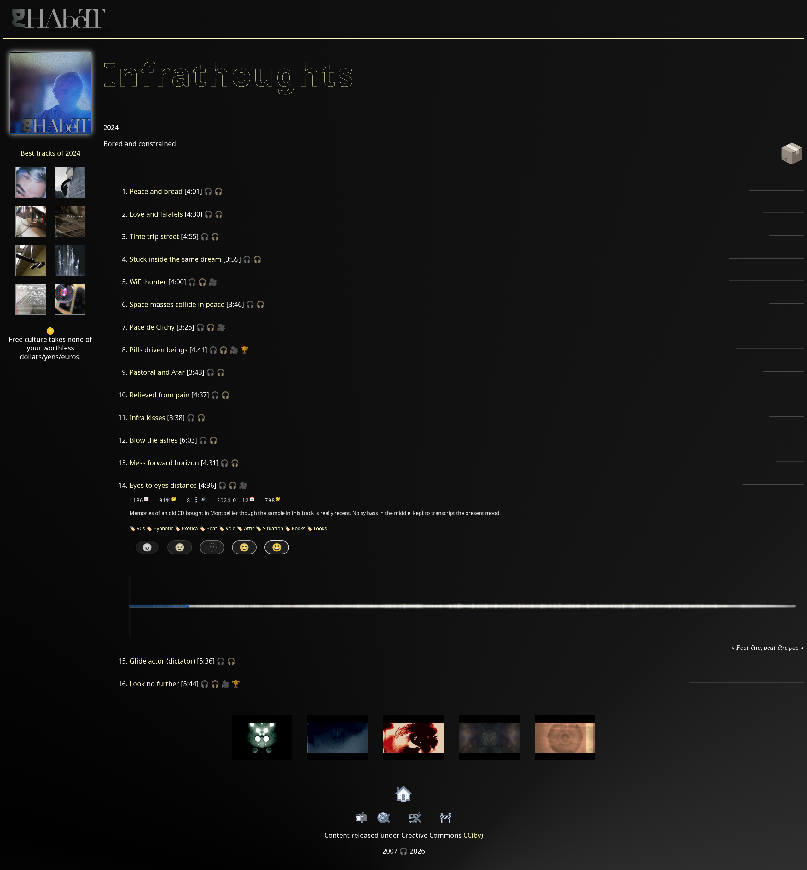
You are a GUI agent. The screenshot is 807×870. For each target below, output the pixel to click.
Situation (273, 528)
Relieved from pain (159, 394)
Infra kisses (147, 417)
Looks (320, 528)
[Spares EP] (30, 198)
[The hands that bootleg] (30, 237)
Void (230, 528)
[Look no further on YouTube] (565, 764)
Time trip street (154, 236)
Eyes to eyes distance (163, 485)
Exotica (190, 528)
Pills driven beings (159, 349)
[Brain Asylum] (30, 315)
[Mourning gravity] (70, 198)
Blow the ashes (153, 439)
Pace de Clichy (152, 326)
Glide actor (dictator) (162, 660)
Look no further (154, 683)
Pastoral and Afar (157, 372)
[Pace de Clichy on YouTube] (338, 764)
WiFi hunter (148, 281)
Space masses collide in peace (177, 304)
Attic (249, 528)
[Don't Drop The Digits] (70, 315)
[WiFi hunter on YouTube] (262, 764)
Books (298, 528)
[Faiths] (70, 276)
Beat (211, 528)
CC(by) (473, 835)
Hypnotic (163, 528)
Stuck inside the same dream (175, 259)
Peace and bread (156, 191)
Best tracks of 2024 (50, 153)
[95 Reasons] (70, 237)
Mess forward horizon (164, 462)
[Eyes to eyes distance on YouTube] (489, 764)
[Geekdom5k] (30, 276)
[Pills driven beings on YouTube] (414, 764)
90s (141, 528)
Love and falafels (156, 213)
